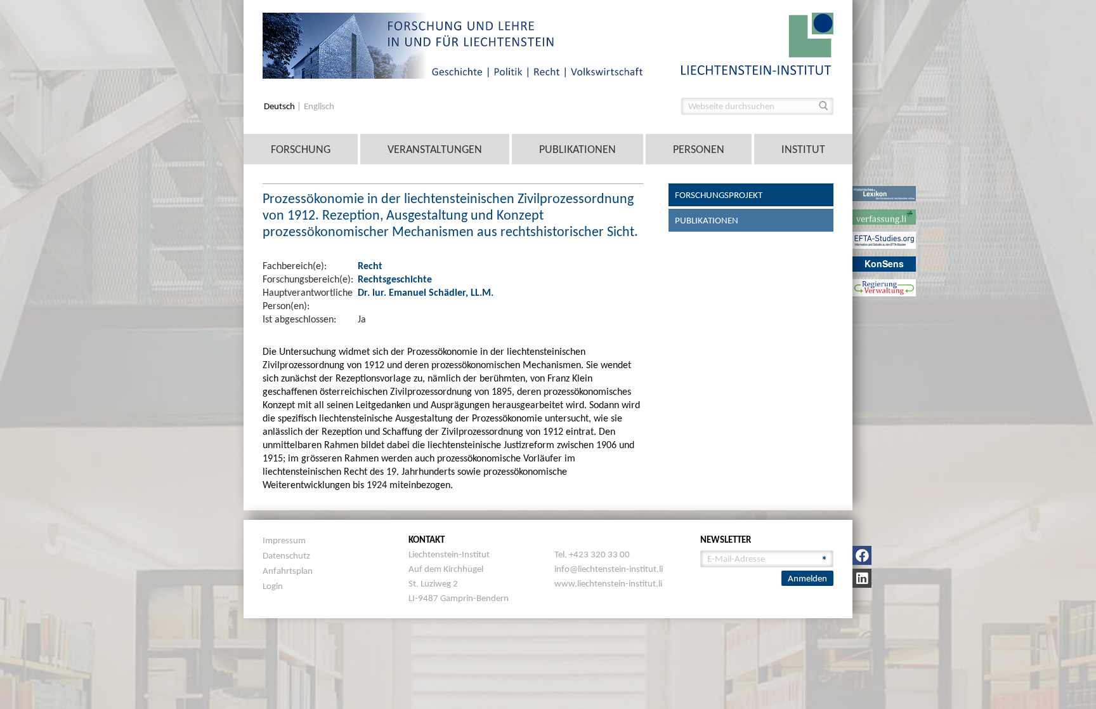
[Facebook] (861, 555)
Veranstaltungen (435, 149)
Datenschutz (286, 555)
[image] (757, 43)
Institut (803, 149)
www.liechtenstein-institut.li (608, 583)
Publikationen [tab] (706, 220)
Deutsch (280, 106)
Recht (370, 266)
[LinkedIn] (861, 578)
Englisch (319, 106)
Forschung (300, 149)
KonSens (884, 263)
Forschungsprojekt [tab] (718, 195)
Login (273, 586)
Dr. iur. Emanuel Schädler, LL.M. (425, 292)
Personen (698, 149)
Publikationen (577, 149)
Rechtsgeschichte (395, 279)
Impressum (284, 540)
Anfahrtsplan (288, 570)
